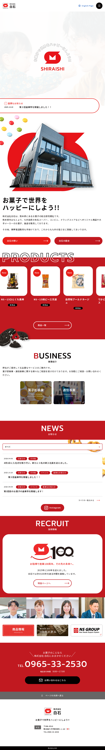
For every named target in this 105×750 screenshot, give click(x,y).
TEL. (52, 664)
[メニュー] (99, 6)
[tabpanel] (52, 478)
